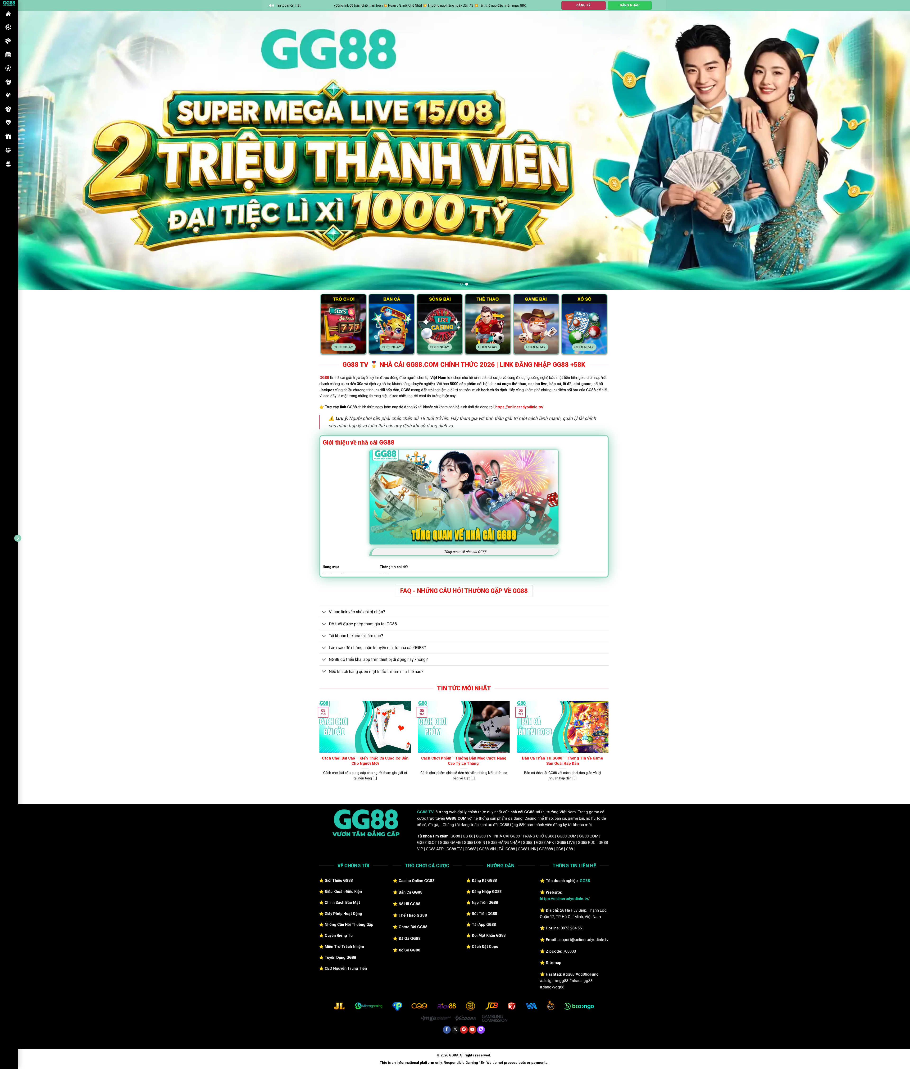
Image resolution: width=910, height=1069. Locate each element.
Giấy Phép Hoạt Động (343, 913)
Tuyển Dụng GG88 (340, 957)
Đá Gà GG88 (410, 938)
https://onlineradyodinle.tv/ (519, 407)
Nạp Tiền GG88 (485, 902)
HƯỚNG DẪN (8, 122)
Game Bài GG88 (413, 926)
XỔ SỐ (8, 109)
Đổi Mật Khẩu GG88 (488, 935)
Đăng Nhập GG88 (486, 891)
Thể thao (8, 68)
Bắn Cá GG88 (411, 892)
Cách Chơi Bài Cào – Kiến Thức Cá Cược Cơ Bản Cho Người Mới (365, 761)
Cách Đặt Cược (485, 946)
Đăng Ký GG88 (484, 880)
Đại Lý (8, 150)
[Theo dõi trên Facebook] (447, 1030)
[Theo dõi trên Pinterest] (464, 1030)
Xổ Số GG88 (409, 950)
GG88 (8, 13)
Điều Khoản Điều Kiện (343, 891)
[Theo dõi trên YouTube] (472, 1030)
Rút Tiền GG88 (484, 913)
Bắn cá (8, 41)
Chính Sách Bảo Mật (342, 902)
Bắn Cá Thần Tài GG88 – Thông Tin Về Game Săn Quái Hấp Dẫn (562, 761)
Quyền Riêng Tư (339, 935)
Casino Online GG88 (417, 880)
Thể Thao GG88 (413, 915)
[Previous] (41, 150)
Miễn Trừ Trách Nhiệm (344, 946)
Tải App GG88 (484, 924)
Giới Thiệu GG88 (339, 880)
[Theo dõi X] (455, 1030)
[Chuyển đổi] (324, 612)
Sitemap (553, 962)
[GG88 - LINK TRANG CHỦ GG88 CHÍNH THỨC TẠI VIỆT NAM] (9, 3)
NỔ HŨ (8, 54)
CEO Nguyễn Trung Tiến (346, 968)
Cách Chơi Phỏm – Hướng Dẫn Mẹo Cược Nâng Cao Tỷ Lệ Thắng (463, 761)
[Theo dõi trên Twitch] (481, 1030)
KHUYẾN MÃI (8, 136)
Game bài (8, 82)
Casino (8, 27)
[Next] (886, 150)
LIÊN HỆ (8, 163)
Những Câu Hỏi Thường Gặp (349, 924)
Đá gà (8, 95)
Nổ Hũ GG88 (409, 903)
